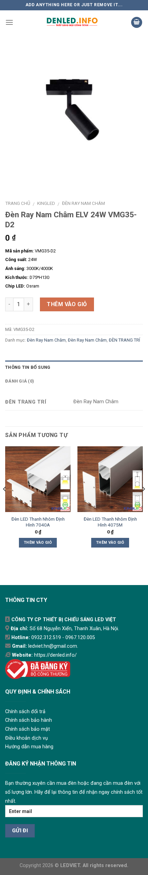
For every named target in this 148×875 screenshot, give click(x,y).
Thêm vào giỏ (67, 304)
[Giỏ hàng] (136, 22)
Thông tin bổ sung (27, 367)
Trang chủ (17, 203)
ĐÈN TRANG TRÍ (124, 340)
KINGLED (46, 203)
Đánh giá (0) (19, 381)
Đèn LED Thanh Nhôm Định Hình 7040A (38, 522)
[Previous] (4, 503)
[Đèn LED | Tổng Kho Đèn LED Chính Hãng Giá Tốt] (72, 22)
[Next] (143, 503)
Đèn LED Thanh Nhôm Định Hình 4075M (110, 522)
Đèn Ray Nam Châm (83, 203)
